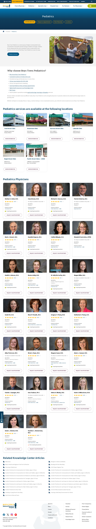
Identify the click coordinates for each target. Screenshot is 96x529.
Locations (68, 22)
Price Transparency (86, 504)
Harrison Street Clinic (9, 285)
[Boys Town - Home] (6, 5)
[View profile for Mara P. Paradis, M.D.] (36, 316)
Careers (50, 509)
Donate (50, 512)
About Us (50, 504)
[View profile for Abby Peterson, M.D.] (13, 355)
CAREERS (83, 1)
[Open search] (91, 1)
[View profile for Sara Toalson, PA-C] (36, 394)
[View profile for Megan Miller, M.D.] (82, 277)
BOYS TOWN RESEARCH (62, 1)
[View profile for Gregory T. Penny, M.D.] (59, 316)
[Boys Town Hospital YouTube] (16, 515)
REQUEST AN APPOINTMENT (13, 215)
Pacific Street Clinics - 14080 (56, 209)
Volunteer (68, 504)
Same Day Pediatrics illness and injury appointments (22, 86)
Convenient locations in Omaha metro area (20, 77)
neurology (39, 92)
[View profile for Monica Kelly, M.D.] (36, 277)
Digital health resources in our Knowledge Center (21, 88)
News (49, 506)
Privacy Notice (85, 509)
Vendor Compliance (86, 516)
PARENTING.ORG (51, 1)
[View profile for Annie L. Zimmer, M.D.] (13, 433)
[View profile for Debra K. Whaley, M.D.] (59, 394)
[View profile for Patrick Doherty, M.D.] (82, 200)
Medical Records (69, 514)
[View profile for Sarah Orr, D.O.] (13, 316)
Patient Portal (69, 516)
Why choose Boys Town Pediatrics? (18, 74)
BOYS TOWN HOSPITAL (18, 1)
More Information (10, 139)
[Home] (3, 31)
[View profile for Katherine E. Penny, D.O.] (82, 316)
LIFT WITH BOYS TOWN (41, 1)
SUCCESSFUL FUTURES (29, 1)
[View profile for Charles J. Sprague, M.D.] (13, 394)
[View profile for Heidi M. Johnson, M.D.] (13, 277)
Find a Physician (58, 22)
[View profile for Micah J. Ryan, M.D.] (36, 355)
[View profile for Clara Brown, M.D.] (36, 200)
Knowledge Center (70, 519)
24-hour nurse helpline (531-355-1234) (19, 81)
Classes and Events (52, 515)
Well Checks (12, 90)
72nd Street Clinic (8, 209)
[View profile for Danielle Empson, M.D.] (36, 239)
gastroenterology (32, 92)
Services (8, 31)
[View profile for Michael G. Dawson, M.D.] (59, 200)
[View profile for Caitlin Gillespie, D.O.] (59, 239)
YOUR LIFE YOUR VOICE (74, 1)
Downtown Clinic (54, 286)
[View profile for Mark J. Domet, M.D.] (13, 239)
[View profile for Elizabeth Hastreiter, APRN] (82, 239)
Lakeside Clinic (39, 324)
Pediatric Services (13, 54)
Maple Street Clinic (77, 209)
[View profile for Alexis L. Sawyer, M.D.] (82, 355)
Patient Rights (85, 506)
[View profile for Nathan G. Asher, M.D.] (13, 200)
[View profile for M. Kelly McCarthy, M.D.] (59, 277)
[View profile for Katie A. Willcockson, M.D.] (82, 394)
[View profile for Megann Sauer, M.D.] (59, 355)
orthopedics (45, 92)
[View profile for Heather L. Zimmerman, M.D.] (36, 433)
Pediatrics (14, 31)
